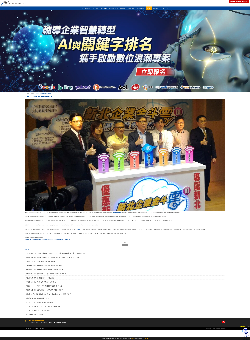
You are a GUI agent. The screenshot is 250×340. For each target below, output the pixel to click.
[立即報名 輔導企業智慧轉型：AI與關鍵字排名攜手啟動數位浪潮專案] (125, 51)
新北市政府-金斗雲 (113, 8)
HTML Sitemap (28, 328)
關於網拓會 (88, 8)
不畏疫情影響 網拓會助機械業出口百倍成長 (41, 282)
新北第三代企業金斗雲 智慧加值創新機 (39, 302)
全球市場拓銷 (96, 8)
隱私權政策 (200, 325)
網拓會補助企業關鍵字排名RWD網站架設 (40, 278)
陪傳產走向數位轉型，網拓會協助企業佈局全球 (42, 261)
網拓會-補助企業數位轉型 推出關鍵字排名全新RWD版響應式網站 (48, 294)
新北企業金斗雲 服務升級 (34, 315)
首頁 (82, 8)
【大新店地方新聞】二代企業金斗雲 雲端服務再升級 (44, 306)
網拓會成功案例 (141, 8)
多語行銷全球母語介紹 (158, 8)
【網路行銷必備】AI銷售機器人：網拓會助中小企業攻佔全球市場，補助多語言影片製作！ (57, 253)
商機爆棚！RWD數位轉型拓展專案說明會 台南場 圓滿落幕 (46, 274)
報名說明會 (122, 8)
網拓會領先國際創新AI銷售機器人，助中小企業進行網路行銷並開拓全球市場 (52, 257)
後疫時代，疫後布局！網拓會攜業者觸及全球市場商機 (44, 269)
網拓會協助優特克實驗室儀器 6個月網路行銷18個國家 (44, 290)
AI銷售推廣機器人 (131, 8)
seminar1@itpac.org (62, 322)
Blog (167, 8)
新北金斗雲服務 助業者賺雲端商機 (38, 310)
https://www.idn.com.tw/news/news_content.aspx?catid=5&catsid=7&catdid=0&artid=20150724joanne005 (47, 239)
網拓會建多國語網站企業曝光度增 (37, 298)
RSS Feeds (42, 328)
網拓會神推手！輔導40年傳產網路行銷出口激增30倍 (44, 286)
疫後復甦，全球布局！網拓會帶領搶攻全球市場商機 (44, 265)
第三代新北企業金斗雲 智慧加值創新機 (43, 93)
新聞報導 (149, 8)
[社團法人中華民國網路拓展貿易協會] (13, 3)
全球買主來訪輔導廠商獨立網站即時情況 (239, 1)
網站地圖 (150, 325)
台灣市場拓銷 (104, 8)
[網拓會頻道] (223, 322)
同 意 (146, 338)
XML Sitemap (35, 328)
